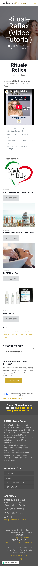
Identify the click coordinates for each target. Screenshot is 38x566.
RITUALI (8, 478)
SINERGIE (9, 473)
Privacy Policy (13, 538)
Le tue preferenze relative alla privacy (21, 394)
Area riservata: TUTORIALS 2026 (18, 192)
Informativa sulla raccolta (12, 398)
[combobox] (19, 352)
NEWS (27, 46)
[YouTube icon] (19, 559)
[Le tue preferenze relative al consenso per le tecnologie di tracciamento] (10, 562)
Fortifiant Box (9, 313)
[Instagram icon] (21, 559)
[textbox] (19, 352)
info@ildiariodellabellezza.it (15, 520)
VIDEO (24, 49)
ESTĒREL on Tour (11, 273)
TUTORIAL (17, 49)
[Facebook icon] (17, 559)
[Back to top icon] (34, 562)
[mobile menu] (35, 3)
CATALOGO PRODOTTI (14, 482)
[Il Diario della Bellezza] (14, 2)
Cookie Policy (25, 538)
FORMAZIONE (11, 487)
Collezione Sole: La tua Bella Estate (18, 233)
